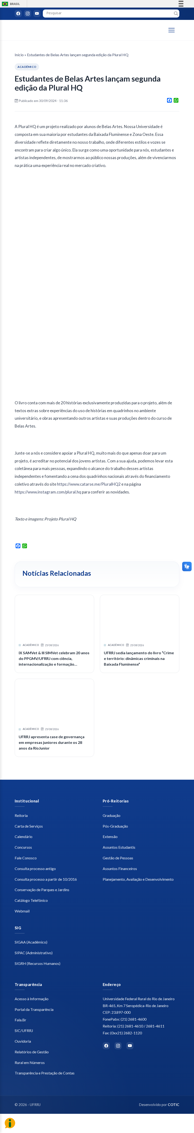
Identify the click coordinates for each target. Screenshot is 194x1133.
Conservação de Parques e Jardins (42, 889)
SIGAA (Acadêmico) (31, 942)
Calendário (23, 836)
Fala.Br (20, 1020)
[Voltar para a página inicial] (35, 30)
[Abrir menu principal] (173, 30)
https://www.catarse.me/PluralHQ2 (89, 484)
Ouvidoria (23, 1041)
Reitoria (21, 815)
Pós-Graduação (115, 826)
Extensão (110, 836)
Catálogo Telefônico (31, 900)
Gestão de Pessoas (118, 858)
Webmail (22, 911)
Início (19, 54)
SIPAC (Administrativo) (34, 952)
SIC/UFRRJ (24, 1030)
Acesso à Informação (31, 998)
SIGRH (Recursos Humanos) (37, 963)
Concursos (23, 847)
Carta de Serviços (29, 826)
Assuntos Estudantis (119, 847)
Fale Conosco (26, 858)
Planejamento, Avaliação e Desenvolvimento (138, 879)
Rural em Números (30, 1062)
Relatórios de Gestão (32, 1052)
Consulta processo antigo (35, 868)
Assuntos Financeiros (120, 868)
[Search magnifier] (176, 13)
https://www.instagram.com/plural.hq (48, 491)
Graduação (111, 815)
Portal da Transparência (34, 1009)
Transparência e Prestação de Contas (45, 1073)
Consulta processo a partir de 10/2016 (46, 879)
